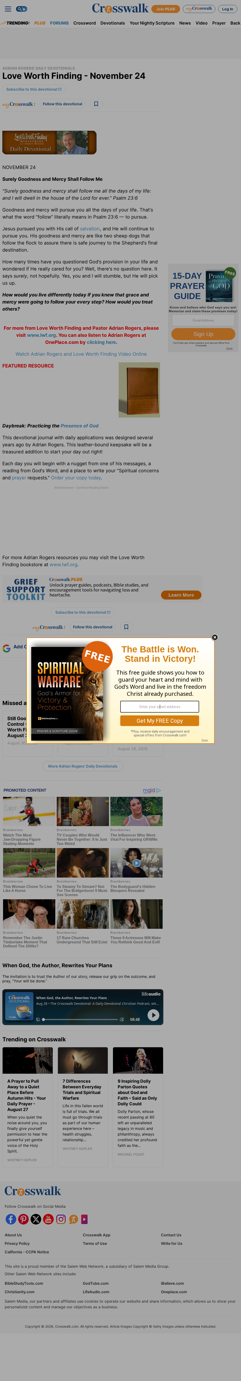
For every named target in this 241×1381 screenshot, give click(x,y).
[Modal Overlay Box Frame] (120, 691)
